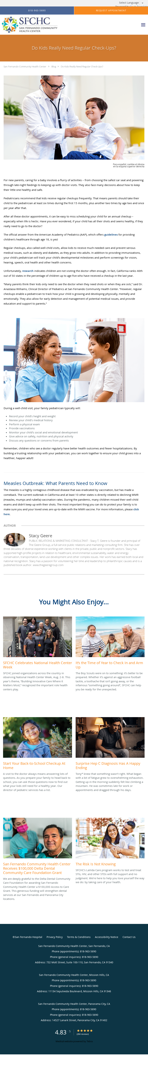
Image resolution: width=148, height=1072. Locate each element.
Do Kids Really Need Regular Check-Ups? (82, 66)
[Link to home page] (29, 25)
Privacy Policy (55, 937)
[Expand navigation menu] (143, 24)
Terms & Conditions (79, 937)
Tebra (90, 1041)
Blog (53, 66)
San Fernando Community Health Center (25, 66)
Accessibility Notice (106, 937)
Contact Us (129, 937)
